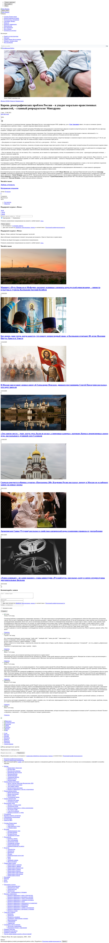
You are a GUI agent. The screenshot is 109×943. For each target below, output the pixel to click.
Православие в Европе (14, 871)
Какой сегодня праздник (11, 36)
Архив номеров (8, 744)
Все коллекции (8, 42)
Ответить (7, 632)
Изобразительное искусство (15, 855)
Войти (12, 48)
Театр (9, 858)
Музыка (9, 854)
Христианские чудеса (13, 826)
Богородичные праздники (15, 788)
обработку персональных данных (25, 227)
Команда (6, 739)
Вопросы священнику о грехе (16, 901)
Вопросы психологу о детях (15, 812)
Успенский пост (12, 889)
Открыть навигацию (10, 2)
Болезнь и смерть (12, 838)
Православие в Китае (13, 875)
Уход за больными (12, 840)
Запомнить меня (7, 608)
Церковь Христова (9, 929)
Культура (6, 848)
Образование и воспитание (12, 817)
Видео (6, 881)
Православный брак (13, 844)
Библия (6, 766)
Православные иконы (10, 791)
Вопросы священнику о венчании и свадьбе (20, 897)
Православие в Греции (14, 869)
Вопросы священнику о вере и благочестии (20, 895)
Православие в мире (10, 863)
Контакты (7, 738)
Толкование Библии (13, 777)
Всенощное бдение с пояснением (17, 927)
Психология (7, 837)
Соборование (11, 921)
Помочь (7, 9)
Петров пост (11, 890)
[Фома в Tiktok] (6, 725)
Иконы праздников (13, 794)
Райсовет (6, 38)
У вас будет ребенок (13, 811)
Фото (5, 880)
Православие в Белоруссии (15, 868)
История (6, 829)
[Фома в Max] (6, 730)
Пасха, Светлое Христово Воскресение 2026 (20, 783)
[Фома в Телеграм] (7, 724)
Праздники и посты (10, 884)
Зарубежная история (13, 835)
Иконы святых (11, 795)
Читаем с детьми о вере (11, 41)
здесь (41, 221)
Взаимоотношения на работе (15, 846)
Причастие (10, 915)
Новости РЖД (8, 820)
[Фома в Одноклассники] (9, 722)
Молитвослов (8, 26)
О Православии (12, 827)
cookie (19, 762)
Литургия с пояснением (14, 926)
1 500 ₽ (3, 212)
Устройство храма (12, 801)
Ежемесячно (16, 218)
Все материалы (8, 27)
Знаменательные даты (13, 831)
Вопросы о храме (12, 911)
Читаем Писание (12, 775)
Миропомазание (12, 920)
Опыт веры (10, 824)
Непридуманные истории (11, 18)
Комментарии (20, 101)
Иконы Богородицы (13, 792)
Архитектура (11, 849)
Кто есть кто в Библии (13, 771)
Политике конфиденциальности (51, 941)
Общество (7, 203)
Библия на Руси (12, 778)
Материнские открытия (9, 188)
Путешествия (8, 818)
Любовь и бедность (8, 185)
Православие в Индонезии (15, 874)
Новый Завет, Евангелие (14, 768)
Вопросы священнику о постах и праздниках (20, 789)
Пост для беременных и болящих (17, 892)
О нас (5, 733)
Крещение (10, 914)
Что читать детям (12, 809)
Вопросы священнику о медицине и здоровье (20, 909)
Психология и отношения (11, 19)
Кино (9, 857)
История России (12, 834)
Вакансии (7, 741)
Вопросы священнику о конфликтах (18, 904)
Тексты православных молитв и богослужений (17, 934)
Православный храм (10, 798)
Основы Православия (10, 16)
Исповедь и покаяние (13, 917)
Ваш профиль (8, 4)
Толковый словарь (12, 860)
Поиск (6, 6)
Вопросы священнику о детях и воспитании (20, 808)
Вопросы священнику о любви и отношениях (20, 907)
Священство (11, 923)
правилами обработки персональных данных (39, 756)
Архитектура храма (13, 800)
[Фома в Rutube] (6, 728)
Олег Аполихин (74, 124)
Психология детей (12, 806)
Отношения (7, 814)
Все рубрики (7, 29)
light (2, 114)
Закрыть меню (5, 10)
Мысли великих (12, 861)
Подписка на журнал (10, 30)
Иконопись (10, 852)
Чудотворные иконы (13, 797)
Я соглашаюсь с (13, 225)
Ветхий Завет (11, 769)
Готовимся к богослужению (12, 924)
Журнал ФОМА (5, 101)
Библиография (11, 780)
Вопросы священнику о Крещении (17, 906)
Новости (6, 23)
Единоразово (6, 218)
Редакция (7, 191)
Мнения (6, 878)
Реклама (6, 736)
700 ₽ (2, 210)
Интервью (7, 877)
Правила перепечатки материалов (14, 760)
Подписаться (20, 752)
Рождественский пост (13, 886)
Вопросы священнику (10, 24)
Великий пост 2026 (13, 887)
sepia (7, 114)
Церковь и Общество (10, 932)
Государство (7, 202)
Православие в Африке (14, 866)
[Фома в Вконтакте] (7, 721)
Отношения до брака (13, 843)
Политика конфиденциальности (13, 758)
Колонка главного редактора (12, 815)
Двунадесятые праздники (14, 785)
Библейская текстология (14, 772)
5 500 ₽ (3, 214)
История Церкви (12, 832)
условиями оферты (17, 225)
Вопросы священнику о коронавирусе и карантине (22, 903)
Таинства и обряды (9, 912)
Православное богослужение (12, 39)
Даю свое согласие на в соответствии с (34, 227)
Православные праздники (11, 781)
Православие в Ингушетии (15, 872)
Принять (64, 941)
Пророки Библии (12, 774)
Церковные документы (10, 931)
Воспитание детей (9, 803)
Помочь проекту (5, 224)
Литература (10, 851)
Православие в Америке (14, 864)
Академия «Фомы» (9, 21)
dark (4, 114)
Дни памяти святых (13, 786)
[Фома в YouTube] (7, 727)
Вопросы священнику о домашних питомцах (20, 900)
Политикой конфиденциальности (55, 227)
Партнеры (7, 742)
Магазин (6, 734)
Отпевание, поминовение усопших (17, 918)
